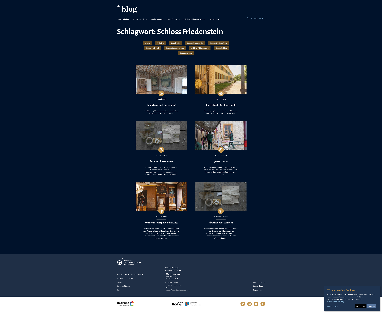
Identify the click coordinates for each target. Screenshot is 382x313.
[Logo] (127, 9)
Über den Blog (252, 18)
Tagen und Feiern (123, 286)
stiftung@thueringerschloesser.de (177, 290)
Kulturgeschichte (140, 19)
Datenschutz (258, 286)
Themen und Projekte (125, 278)
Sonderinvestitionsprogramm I (194, 19)
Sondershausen (186, 53)
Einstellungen (332, 306)
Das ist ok (371, 306)
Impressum (257, 290)
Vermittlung (215, 19)
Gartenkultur (172, 19)
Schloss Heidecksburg (218, 43)
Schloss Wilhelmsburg (200, 48)
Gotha (147, 43)
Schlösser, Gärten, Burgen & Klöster (130, 274)
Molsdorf (160, 43)
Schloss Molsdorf (152, 48)
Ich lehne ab (360, 306)
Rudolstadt (175, 43)
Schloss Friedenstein (195, 43)
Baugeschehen (123, 19)
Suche (261, 18)
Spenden (120, 282)
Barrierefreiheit (259, 282)
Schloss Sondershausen (175, 48)
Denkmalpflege (157, 19)
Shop (119, 290)
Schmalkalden (221, 48)
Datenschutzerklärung (335, 302)
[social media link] (242, 304)
